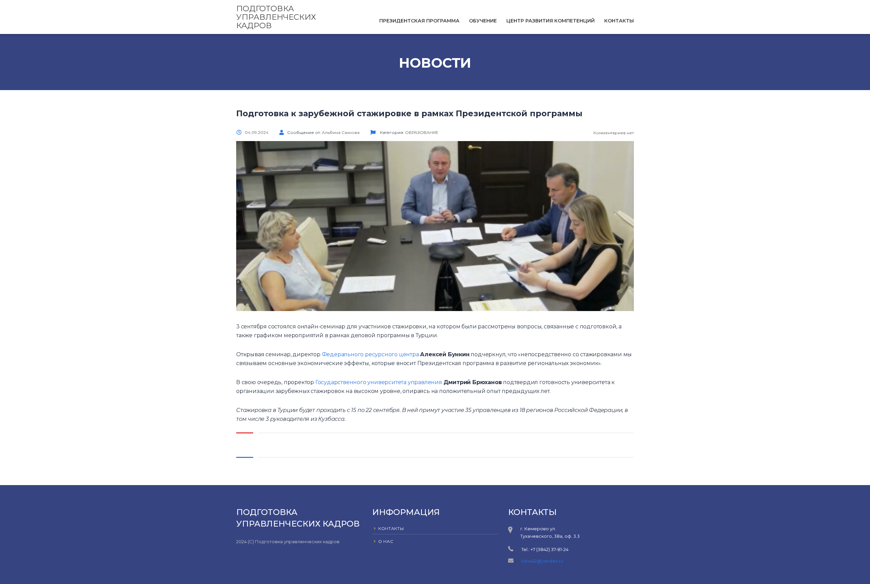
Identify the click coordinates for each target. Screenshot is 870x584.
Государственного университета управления (378, 382)
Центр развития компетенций (550, 21)
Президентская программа (419, 21)
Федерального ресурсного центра (370, 354)
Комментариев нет (613, 132)
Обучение (483, 21)
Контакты (619, 21)
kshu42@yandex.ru (542, 561)
